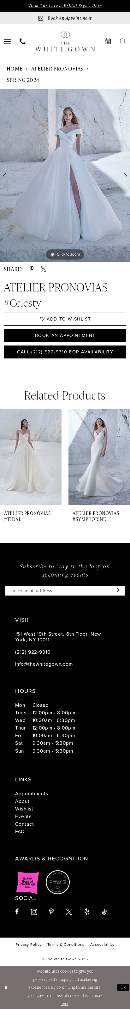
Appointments (31, 793)
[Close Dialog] (5, 987)
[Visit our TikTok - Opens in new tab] (104, 912)
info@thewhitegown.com (44, 663)
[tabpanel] (65, 175)
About (22, 801)
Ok (123, 987)
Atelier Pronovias (57, 68)
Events (23, 816)
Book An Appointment (65, 335)
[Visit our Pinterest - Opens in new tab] (51, 912)
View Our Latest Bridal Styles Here (65, 6)
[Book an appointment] (108, 42)
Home (15, 68)
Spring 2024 (23, 79)
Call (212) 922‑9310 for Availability (65, 352)
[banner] (65, 42)
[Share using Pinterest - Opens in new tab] (32, 269)
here (64, 1003)
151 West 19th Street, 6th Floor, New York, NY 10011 (58, 636)
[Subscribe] (117, 590)
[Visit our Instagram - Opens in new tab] (34, 911)
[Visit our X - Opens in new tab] (69, 912)
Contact (24, 823)
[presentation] (31, 457)
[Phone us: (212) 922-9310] (22, 42)
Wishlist (24, 808)
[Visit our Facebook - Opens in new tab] (17, 912)
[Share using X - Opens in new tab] (43, 269)
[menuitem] (22, 42)
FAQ (20, 831)
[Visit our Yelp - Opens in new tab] (87, 912)
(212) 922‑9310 (32, 651)
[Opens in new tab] (27, 882)
